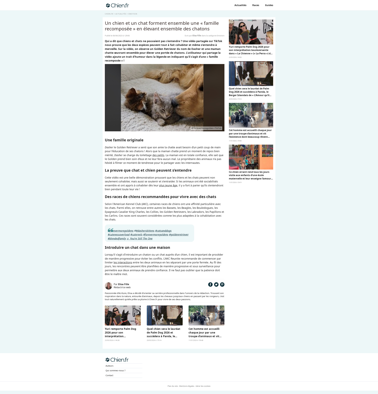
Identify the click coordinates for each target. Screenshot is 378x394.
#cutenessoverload (119, 234)
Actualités (240, 5)
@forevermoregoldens (120, 230)
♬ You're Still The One (140, 238)
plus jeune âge (168, 185)
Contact (109, 375)
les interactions (123, 262)
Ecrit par (193, 35)
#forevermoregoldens (155, 234)
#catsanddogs (163, 230)
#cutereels (136, 234)
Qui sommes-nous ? (115, 370)
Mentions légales (186, 386)
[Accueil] (117, 5)
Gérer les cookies (203, 386)
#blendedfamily (117, 238)
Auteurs (109, 365)
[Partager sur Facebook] (210, 285)
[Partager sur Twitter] (216, 285)
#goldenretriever (179, 234)
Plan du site (173, 386)
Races (255, 5)
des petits (158, 155)
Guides (269, 5)
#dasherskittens (145, 230)
